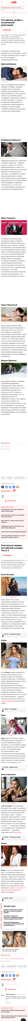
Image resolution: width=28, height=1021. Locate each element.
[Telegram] (10, 487)
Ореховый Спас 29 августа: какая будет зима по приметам (13, 516)
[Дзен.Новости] (2, 487)
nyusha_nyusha (12, 693)
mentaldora (11, 759)
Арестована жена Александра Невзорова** (14, 532)
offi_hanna (11, 891)
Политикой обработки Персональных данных (11, 7)
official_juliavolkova (13, 597)
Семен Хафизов (6, 449)
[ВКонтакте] (13, 487)
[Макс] (6, 487)
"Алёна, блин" (17, 856)
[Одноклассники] (17, 487)
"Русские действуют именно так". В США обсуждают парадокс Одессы (13, 536)
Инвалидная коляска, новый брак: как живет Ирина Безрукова (12, 527)
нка (11, 724)
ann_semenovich (12, 826)
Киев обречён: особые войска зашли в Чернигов (12, 521)
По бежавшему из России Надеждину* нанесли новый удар (12, 510)
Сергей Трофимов (6, 984)
